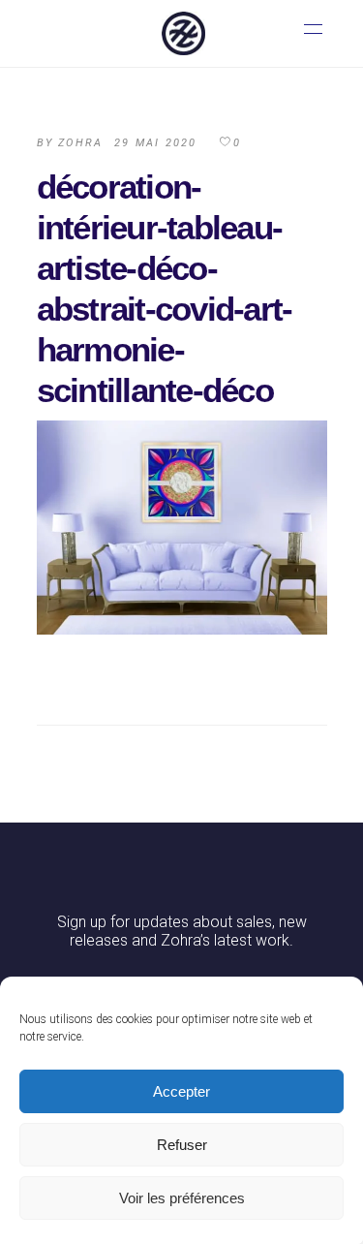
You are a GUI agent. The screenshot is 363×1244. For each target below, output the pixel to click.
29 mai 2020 (155, 143)
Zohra (80, 143)
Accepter (181, 1091)
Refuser (182, 1144)
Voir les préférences (182, 1198)
